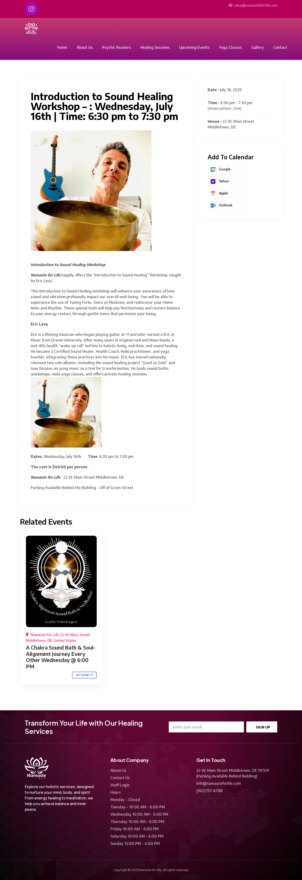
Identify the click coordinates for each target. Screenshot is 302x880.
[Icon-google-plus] (229, 802)
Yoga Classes (230, 47)
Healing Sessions (155, 47)
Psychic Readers (116, 47)
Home (62, 47)
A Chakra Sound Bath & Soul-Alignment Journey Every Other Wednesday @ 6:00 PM (60, 656)
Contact (280, 47)
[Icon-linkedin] (220, 802)
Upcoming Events (194, 47)
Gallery (257, 47)
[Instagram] (31, 9)
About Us (85, 47)
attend (83, 675)
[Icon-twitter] (210, 802)
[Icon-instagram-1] (239, 802)
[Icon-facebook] (200, 802)
